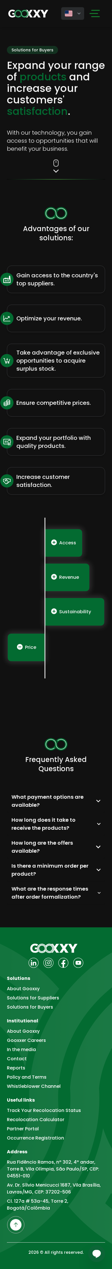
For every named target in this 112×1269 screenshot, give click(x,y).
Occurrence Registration (35, 1138)
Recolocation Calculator (35, 1119)
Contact (17, 1058)
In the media (21, 1049)
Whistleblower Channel (34, 1086)
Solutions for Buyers (30, 1007)
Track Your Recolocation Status (44, 1110)
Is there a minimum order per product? (49, 869)
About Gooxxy (23, 988)
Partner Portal (23, 1128)
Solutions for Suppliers (33, 998)
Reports (16, 1068)
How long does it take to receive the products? (43, 823)
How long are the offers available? (42, 846)
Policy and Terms (27, 1077)
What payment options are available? (47, 800)
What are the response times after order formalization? (49, 892)
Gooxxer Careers (26, 1040)
